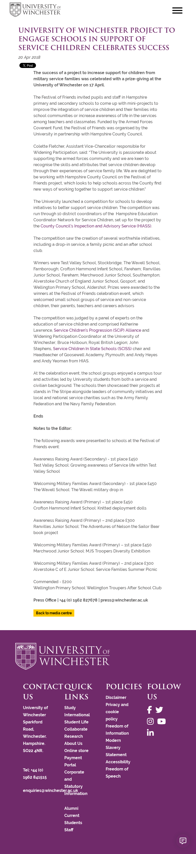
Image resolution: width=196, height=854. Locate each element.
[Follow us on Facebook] (150, 710)
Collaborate (76, 729)
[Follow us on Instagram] (151, 721)
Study (70, 707)
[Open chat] (183, 841)
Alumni (71, 808)
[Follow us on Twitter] (160, 710)
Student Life (76, 722)
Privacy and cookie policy (117, 711)
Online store (76, 750)
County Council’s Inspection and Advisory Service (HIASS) (96, 226)
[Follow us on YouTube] (162, 721)
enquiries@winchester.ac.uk (50, 790)
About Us (73, 743)
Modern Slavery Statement (116, 747)
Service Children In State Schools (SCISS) (92, 348)
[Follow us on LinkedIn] (151, 733)
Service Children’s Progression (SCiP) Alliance (97, 330)
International (77, 714)
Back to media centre (54, 613)
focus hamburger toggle (177, 10)
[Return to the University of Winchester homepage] (98, 656)
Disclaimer (116, 697)
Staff (68, 829)
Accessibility (118, 761)
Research (73, 736)
